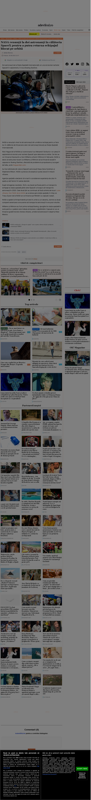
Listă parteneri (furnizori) (49, 774)
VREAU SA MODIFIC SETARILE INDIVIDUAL (82, 775)
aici (15, 785)
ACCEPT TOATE (82, 768)
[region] (45, 775)
